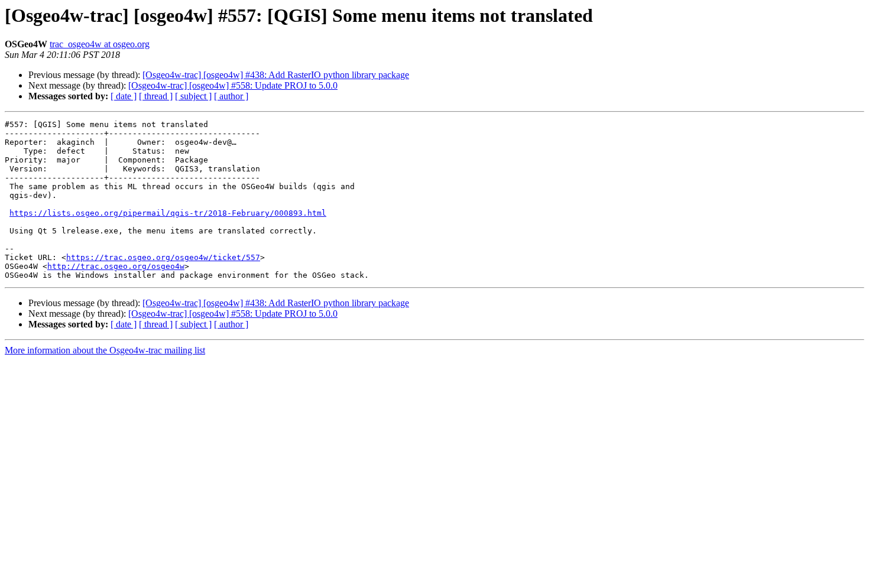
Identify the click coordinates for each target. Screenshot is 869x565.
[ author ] (231, 96)
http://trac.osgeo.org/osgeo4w (115, 266)
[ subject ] (193, 96)
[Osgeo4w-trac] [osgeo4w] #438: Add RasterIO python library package (275, 75)
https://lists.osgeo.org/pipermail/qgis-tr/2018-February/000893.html (167, 213)
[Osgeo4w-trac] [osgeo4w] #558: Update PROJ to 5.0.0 (233, 85)
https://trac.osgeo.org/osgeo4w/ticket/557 (163, 257)
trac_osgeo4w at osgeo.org (100, 44)
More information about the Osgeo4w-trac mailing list (105, 350)
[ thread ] (156, 96)
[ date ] (124, 96)
